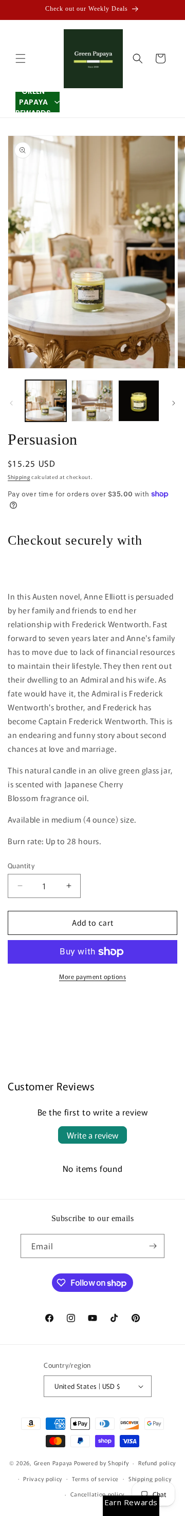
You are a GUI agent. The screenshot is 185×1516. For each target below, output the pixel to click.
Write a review (92, 1135)
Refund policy (157, 1463)
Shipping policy (150, 1478)
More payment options (92, 976)
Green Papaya (53, 1463)
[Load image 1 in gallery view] (45, 400)
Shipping (19, 477)
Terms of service (95, 1478)
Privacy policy (42, 1478)
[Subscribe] (152, 1246)
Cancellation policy (97, 1494)
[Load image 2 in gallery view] (92, 400)
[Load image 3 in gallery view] (138, 400)
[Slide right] (173, 403)
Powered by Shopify (101, 1463)
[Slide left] (11, 403)
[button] (20, 58)
